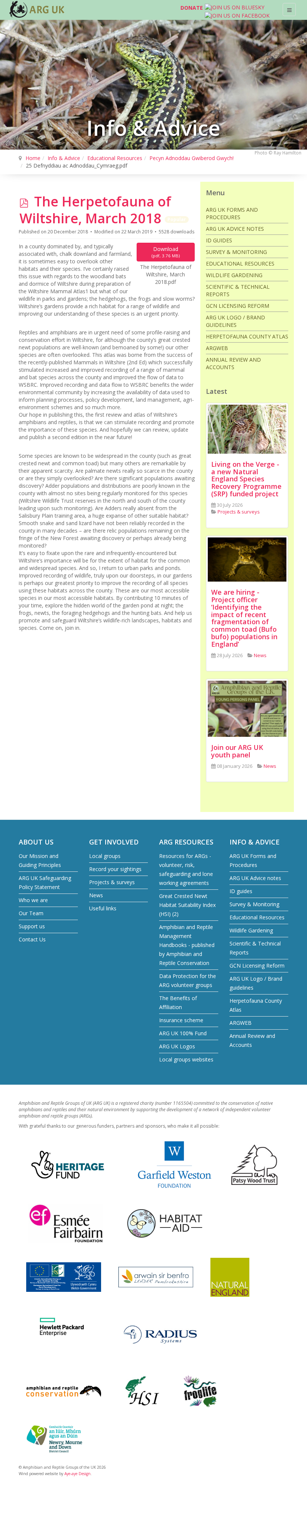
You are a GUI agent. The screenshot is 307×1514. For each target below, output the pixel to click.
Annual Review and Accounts (233, 363)
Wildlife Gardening (234, 275)
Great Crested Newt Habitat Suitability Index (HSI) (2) (187, 904)
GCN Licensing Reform (237, 305)
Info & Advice (64, 158)
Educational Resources (114, 158)
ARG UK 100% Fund (183, 1033)
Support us (32, 926)
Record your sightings (115, 869)
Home (32, 158)
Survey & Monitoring (236, 251)
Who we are (33, 900)
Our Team (31, 913)
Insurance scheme (181, 1020)
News (96, 895)
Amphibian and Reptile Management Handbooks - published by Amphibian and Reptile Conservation (187, 944)
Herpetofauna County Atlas (247, 336)
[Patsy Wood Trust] (254, 1164)
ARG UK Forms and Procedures (232, 213)
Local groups (105, 855)
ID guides (219, 240)
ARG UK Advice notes (235, 228)
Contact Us (32, 939)
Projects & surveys (112, 882)
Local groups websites (186, 1059)
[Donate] (172, 9)
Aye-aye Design (77, 1473)
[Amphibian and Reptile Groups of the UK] (37, 9)
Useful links (102, 908)
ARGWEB (217, 348)
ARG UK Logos (177, 1046)
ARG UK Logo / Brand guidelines (235, 321)
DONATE (191, 7)
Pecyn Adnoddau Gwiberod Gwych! (191, 158)
